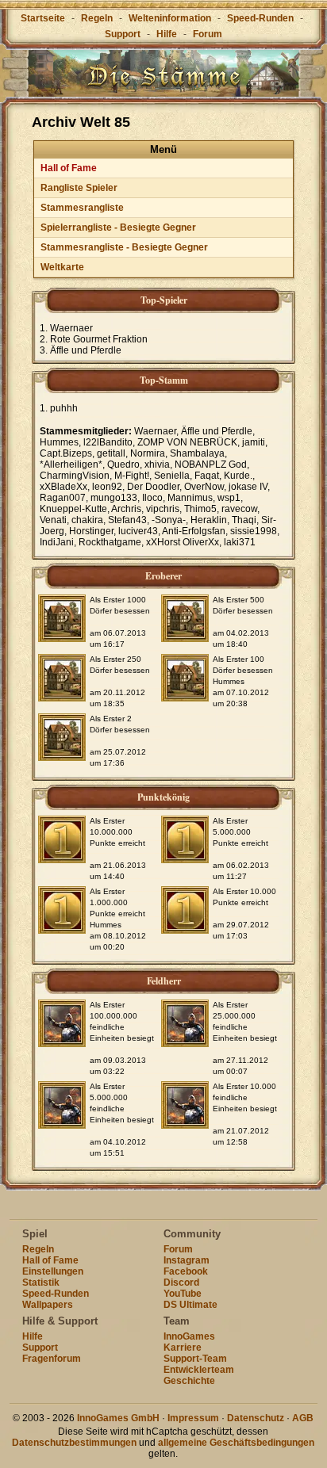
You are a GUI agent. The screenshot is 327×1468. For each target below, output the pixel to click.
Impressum (193, 1418)
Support (122, 34)
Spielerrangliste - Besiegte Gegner (118, 227)
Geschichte (189, 1380)
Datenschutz (255, 1418)
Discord (181, 1282)
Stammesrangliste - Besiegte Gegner (124, 247)
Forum (207, 34)
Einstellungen (52, 1271)
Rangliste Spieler (78, 187)
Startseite (43, 18)
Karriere (183, 1347)
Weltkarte (62, 267)
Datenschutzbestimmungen (74, 1442)
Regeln (97, 18)
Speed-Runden (260, 18)
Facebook (186, 1271)
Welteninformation (170, 18)
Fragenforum (51, 1358)
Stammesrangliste (82, 207)
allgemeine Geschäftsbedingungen (236, 1442)
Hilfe (166, 34)
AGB (303, 1418)
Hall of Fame (68, 168)
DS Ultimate (190, 1304)
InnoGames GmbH (118, 1418)
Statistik (41, 1282)
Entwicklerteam (199, 1369)
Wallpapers (47, 1304)
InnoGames (189, 1336)
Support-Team (195, 1358)
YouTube (183, 1293)
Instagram (187, 1260)
